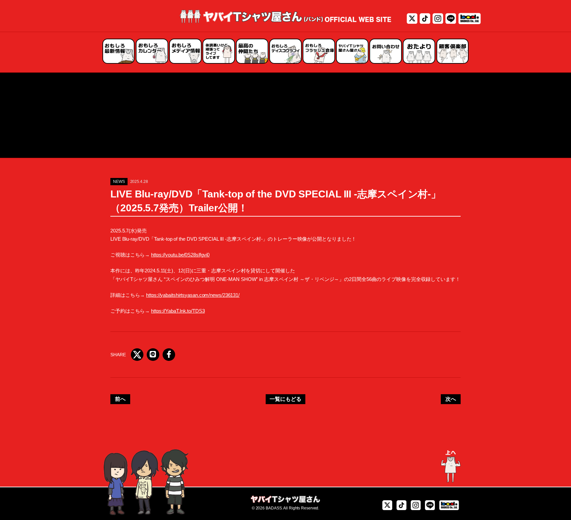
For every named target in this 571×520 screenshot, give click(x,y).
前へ (120, 399)
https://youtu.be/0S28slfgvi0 (180, 255)
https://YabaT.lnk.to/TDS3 (178, 311)
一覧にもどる (285, 399)
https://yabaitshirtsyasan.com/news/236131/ (193, 295)
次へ (450, 399)
